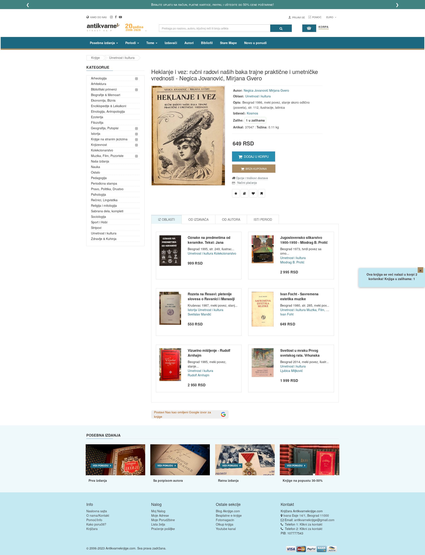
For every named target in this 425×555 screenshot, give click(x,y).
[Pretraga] (281, 28)
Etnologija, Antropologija (108, 111)
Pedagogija (99, 178)
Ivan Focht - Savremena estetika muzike (299, 296)
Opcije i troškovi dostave (251, 178)
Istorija (95, 133)
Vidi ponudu (100, 465)
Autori (189, 43)
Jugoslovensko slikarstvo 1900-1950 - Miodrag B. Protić (304, 240)
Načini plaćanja (246, 182)
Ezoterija (97, 117)
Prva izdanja (98, 480)
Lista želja (158, 524)
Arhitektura (98, 83)
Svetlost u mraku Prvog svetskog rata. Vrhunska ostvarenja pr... (300, 355)
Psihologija (98, 194)
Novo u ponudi (255, 43)
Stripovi (96, 227)
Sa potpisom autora (168, 480)
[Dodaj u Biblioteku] (244, 193)
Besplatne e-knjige (229, 515)
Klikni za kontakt (311, 524)
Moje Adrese (160, 515)
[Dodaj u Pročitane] (261, 193)
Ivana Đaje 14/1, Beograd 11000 (306, 515)
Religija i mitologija (104, 205)
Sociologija (98, 216)
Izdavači (171, 43)
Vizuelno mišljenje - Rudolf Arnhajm (209, 353)
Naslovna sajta (96, 511)
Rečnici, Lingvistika (104, 200)
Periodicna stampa (104, 183)
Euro (330, 17)
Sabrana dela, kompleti (107, 211)
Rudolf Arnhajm (198, 375)
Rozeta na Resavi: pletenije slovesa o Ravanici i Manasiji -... (211, 299)
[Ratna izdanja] (245, 459)
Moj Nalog (158, 511)
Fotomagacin (225, 520)
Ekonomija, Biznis (103, 100)
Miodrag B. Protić (292, 262)
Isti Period (263, 219)
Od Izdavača (198, 219)
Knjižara (92, 528)
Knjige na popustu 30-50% (303, 480)
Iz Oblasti (166, 219)
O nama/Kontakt (97, 515)
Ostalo (95, 172)
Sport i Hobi (99, 222)
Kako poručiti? (96, 524)
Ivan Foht (287, 314)
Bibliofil (207, 43)
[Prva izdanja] (115, 459)
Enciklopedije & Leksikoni (108, 106)
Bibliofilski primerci (104, 89)
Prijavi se (298, 17)
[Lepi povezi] (309, 459)
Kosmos (252, 113)
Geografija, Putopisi (104, 128)
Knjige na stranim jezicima (109, 139)
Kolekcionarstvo (102, 150)
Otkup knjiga (224, 524)
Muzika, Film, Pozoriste (107, 155)
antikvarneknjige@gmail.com (314, 520)
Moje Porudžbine (163, 520)
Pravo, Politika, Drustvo (107, 189)
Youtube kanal (226, 528)
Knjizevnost (99, 144)
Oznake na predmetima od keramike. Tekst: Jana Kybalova (209, 242)
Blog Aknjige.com (228, 511)
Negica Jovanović (256, 90)
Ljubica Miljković (291, 370)
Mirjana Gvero (279, 90)
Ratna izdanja (228, 480)
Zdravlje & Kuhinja (103, 238)
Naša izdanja (100, 161)
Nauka (95, 166)
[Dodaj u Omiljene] (253, 193)
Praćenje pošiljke (163, 528)
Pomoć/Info (94, 520)
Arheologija (99, 78)
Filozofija (97, 122)
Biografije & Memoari (105, 95)
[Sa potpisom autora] (180, 459)
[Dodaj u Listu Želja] (236, 193)
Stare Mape (228, 43)
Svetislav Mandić (199, 314)
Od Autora (231, 219)
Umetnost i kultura (122, 57)
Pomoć (316, 17)
